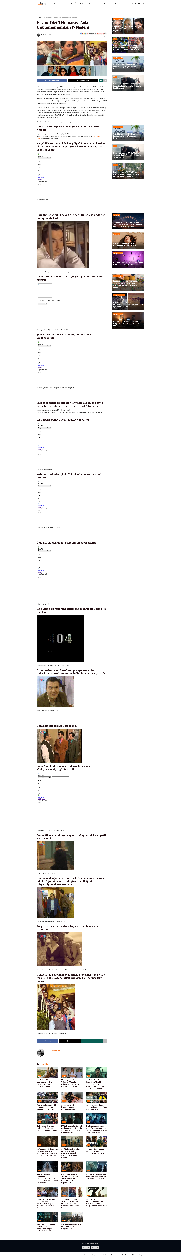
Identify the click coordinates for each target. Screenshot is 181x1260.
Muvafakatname (115, 1255)
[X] (132, 3)
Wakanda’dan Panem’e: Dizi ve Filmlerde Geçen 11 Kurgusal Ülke (72, 1227)
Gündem (64, 3)
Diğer (110, 3)
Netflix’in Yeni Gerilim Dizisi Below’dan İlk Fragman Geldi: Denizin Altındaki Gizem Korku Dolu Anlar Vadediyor (95, 1084)
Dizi (44, 17)
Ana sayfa (39, 17)
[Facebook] (129, 3)
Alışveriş (82, 3)
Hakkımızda (86, 1255)
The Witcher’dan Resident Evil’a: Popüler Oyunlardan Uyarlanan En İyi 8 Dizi (96, 1176)
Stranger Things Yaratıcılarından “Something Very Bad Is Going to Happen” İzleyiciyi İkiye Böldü (47, 1178)
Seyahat (103, 3)
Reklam (134, 1255)
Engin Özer (44, 35)
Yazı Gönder (119, 3)
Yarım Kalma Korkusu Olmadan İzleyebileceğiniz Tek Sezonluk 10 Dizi (96, 1107)
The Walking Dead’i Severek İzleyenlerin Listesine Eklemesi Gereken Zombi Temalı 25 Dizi (71, 1203)
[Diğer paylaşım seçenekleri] (105, 80)
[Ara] (143, 3)
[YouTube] (139, 3)
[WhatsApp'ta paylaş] (101, 80)
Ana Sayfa (56, 3)
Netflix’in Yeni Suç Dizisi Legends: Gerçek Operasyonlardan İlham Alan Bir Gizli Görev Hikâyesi (71, 1153)
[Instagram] (135, 3)
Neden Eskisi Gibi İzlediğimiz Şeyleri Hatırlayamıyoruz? (68, 1107)
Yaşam (89, 3)
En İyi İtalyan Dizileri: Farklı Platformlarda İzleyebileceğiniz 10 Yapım (47, 1128)
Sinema (96, 3)
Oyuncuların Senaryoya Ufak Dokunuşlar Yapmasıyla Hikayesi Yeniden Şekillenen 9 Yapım (46, 1203)
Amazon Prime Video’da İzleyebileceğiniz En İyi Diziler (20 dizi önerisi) (95, 1151)
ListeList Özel (73, 3)
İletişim (141, 1255)
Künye (94, 1255)
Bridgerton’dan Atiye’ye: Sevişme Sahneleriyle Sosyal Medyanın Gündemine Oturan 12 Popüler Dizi (70, 1178)
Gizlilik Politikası (103, 1255)
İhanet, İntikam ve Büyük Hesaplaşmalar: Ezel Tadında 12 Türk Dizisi (46, 1107)
